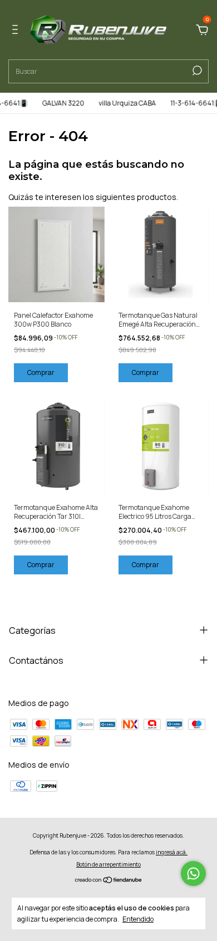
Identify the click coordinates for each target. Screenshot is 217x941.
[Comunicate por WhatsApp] (193, 873)
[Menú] (17, 31)
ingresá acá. (172, 852)
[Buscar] (196, 70)
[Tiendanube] (109, 880)
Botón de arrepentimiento (108, 864)
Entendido (138, 918)
